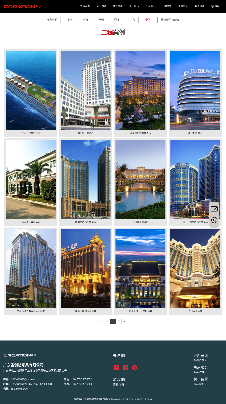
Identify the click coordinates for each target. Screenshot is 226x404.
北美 (70, 19)
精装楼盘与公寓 (170, 19)
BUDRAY (148, 399)
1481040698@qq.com (23, 379)
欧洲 (101, 19)
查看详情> (119, 384)
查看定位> (199, 384)
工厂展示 (134, 6)
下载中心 (183, 6)
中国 (148, 19)
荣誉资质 (118, 6)
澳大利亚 (52, 19)
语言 (217, 6)
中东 (132, 19)
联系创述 (199, 6)
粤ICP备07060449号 (113, 399)
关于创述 (101, 6)
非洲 (85, 19)
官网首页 (85, 6)
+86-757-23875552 (81, 379)
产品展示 (150, 6)
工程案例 (167, 6)
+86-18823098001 (42, 384)
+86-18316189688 (21, 384)
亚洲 (116, 19)
